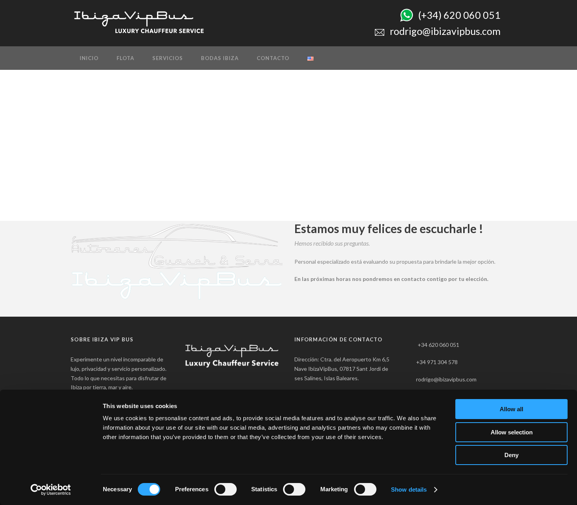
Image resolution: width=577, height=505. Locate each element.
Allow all (511, 409)
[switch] (225, 489)
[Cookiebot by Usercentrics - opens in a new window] (50, 490)
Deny (511, 455)
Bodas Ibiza (220, 58)
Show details (409, 489)
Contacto (273, 58)
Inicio (89, 58)
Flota (125, 58)
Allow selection (512, 432)
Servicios (167, 58)
